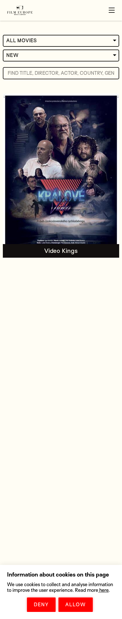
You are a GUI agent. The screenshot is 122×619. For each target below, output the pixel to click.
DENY (41, 604)
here (103, 590)
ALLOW (75, 604)
